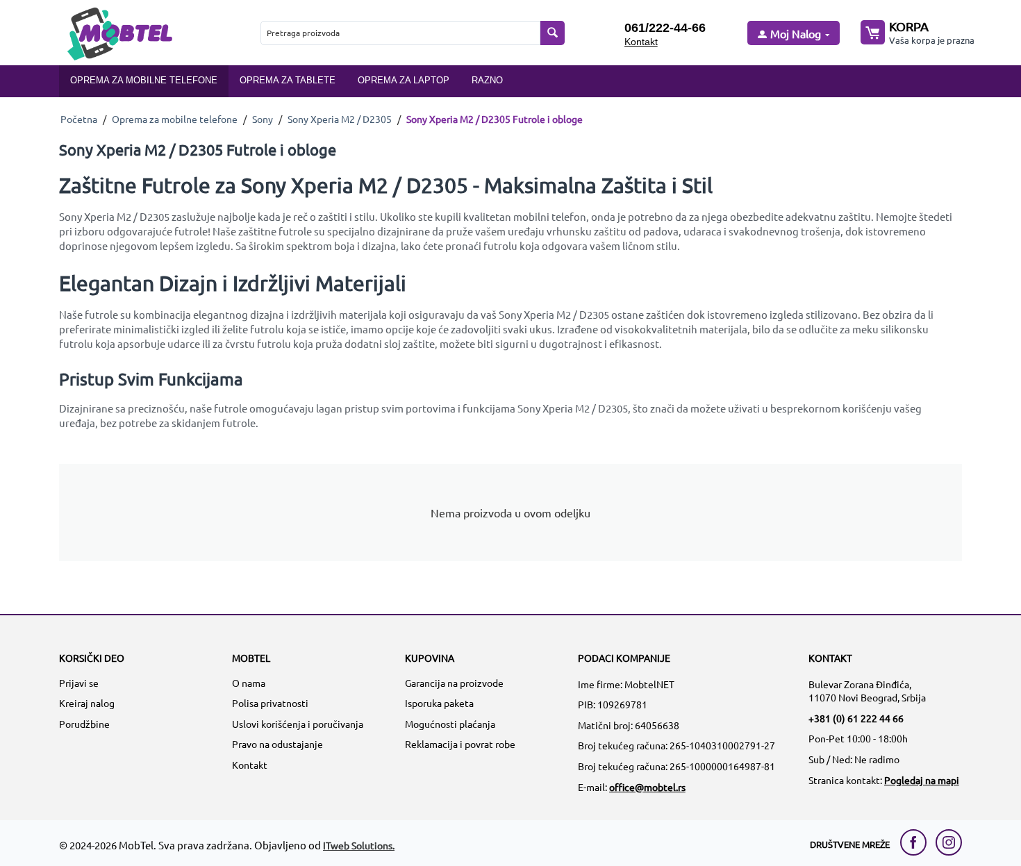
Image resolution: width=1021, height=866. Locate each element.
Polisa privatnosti (270, 703)
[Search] (552, 33)
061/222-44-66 (665, 28)
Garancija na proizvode (454, 682)
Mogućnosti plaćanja (450, 723)
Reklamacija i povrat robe (460, 744)
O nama (248, 682)
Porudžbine (84, 723)
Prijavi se (79, 682)
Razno (487, 80)
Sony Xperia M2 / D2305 (340, 119)
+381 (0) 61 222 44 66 (856, 718)
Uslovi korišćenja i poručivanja (297, 723)
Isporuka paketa (439, 703)
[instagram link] (949, 842)
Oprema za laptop (403, 80)
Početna (78, 119)
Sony (262, 119)
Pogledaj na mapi (921, 780)
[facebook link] (916, 842)
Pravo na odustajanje (277, 744)
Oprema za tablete (287, 80)
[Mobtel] (119, 32)
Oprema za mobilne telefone (143, 80)
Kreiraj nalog (87, 703)
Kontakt (641, 41)
